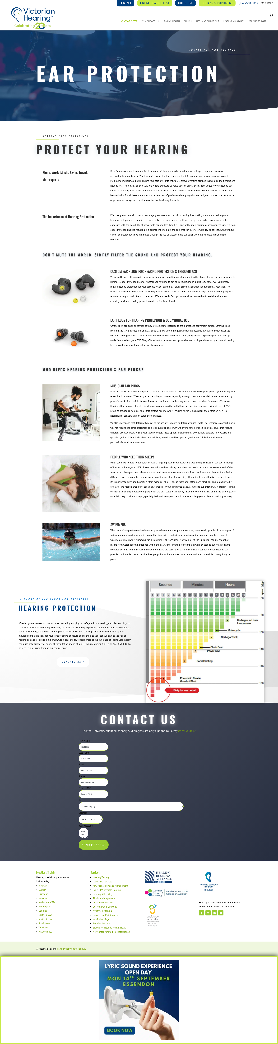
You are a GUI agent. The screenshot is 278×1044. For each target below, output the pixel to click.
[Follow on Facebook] (201, 912)
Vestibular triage (101, 919)
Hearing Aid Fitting (102, 894)
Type (81, 800)
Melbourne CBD (46, 902)
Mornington (44, 906)
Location (83, 812)
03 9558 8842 (187, 731)
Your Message (86, 825)
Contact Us (71, 661)
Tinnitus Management (104, 898)
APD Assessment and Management (110, 885)
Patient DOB (85, 788)
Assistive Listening (102, 910)
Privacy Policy (45, 931)
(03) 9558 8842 (121, 643)
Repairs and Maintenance (105, 915)
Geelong (42, 910)
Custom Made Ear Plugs (105, 906)
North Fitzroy (45, 919)
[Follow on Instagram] (208, 912)
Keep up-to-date (257, 21)
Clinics (187, 21)
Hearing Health (171, 21)
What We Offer (129, 21)
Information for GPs (207, 21)
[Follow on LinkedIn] (214, 912)
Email (81, 764)
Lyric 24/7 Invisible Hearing (107, 889)
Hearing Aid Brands (233, 21)
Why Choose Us (150, 21)
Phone (82, 776)
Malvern (42, 898)
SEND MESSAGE (94, 845)
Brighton (42, 885)
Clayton (42, 889)
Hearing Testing (101, 877)
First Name (84, 740)
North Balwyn (45, 914)
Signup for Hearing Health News (109, 927)
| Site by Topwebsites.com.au (71, 948)
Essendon (43, 893)
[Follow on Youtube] (220, 912)
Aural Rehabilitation (103, 902)
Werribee (43, 927)
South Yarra (44, 923)
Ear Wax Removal (101, 923)
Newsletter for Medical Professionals (111, 931)
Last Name (84, 752)
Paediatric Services (102, 881)
